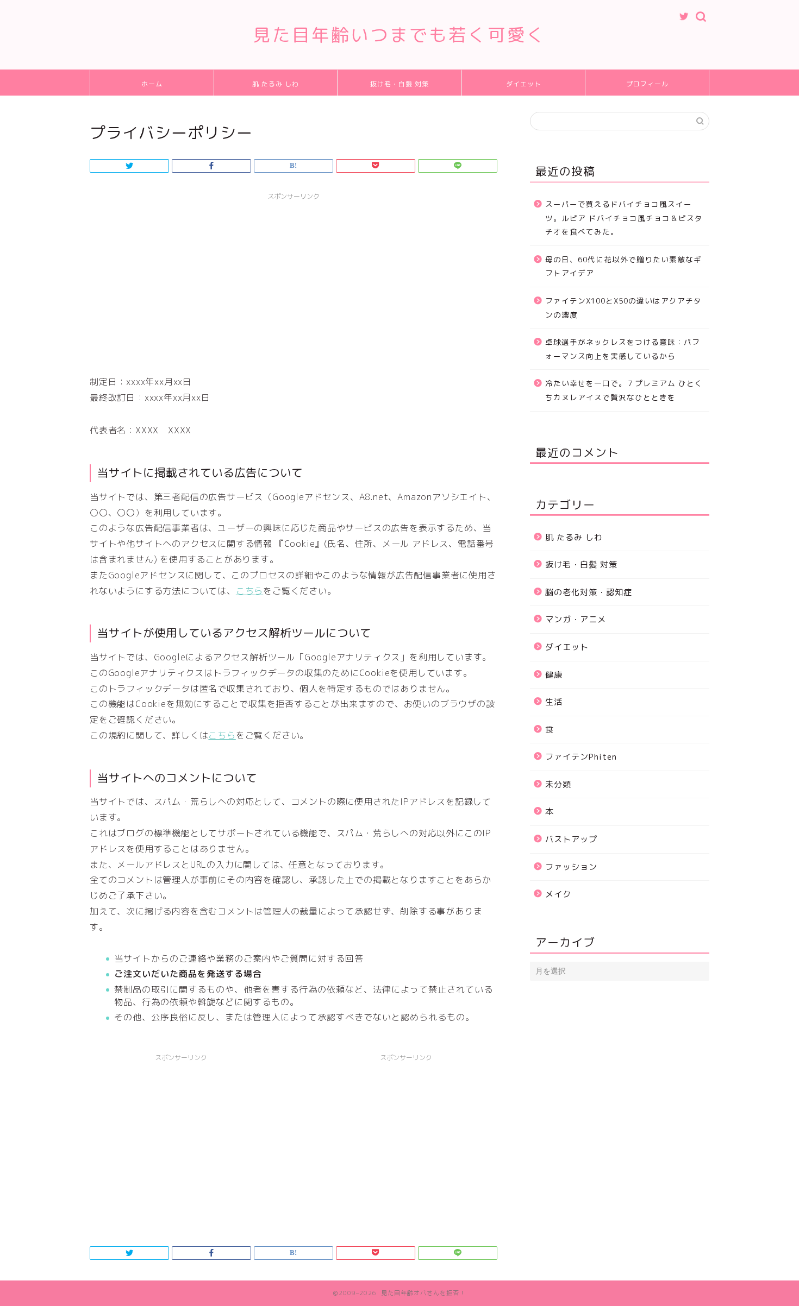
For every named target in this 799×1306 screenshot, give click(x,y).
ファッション (571, 867)
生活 (554, 702)
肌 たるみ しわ (275, 84)
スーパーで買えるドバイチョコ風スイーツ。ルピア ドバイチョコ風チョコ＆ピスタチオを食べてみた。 (624, 218)
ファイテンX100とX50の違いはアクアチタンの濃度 (623, 307)
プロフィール (647, 84)
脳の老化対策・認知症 (588, 592)
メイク (558, 894)
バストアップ (571, 839)
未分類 (558, 784)
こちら (249, 591)
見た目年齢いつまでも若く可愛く (399, 34)
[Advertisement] (293, 282)
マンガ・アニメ (575, 619)
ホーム (152, 84)
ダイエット (523, 84)
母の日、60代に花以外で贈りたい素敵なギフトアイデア (623, 266)
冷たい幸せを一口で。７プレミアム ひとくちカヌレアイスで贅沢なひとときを (624, 390)
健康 (554, 674)
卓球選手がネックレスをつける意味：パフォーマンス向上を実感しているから (622, 349)
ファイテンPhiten (581, 756)
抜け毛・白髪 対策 (399, 84)
